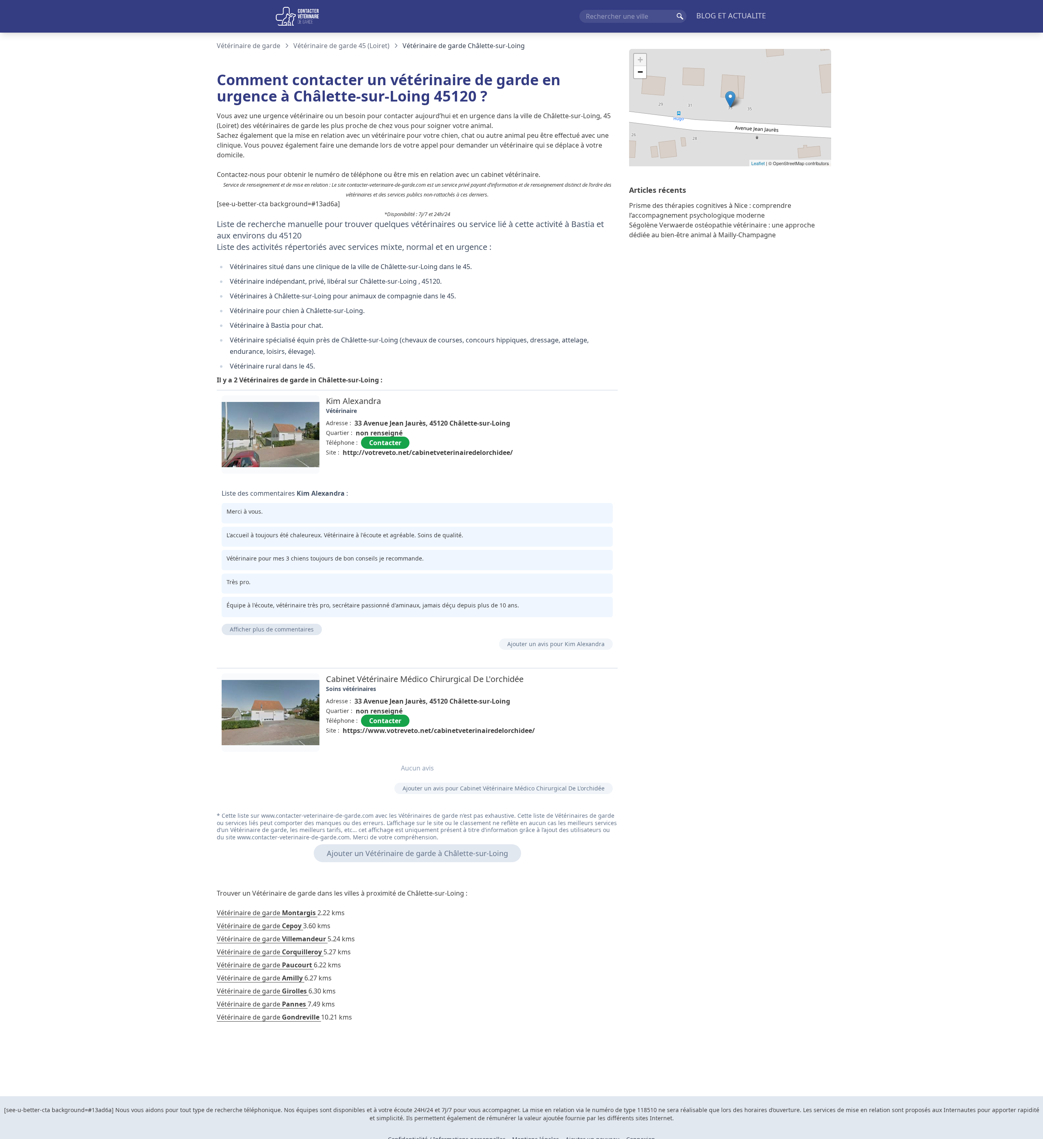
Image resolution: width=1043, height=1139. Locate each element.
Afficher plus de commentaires (272, 629)
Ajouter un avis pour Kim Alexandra (556, 644)
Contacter (385, 442)
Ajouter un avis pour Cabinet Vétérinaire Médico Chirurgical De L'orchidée (504, 788)
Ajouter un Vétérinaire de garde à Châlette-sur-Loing (417, 853)
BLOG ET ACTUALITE (731, 15)
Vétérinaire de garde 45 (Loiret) (341, 45)
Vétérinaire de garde (248, 45)
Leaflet (758, 163)
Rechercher (680, 16)
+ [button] (640, 60)
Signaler (594, 471)
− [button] (640, 72)
